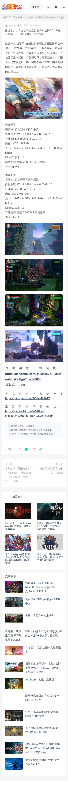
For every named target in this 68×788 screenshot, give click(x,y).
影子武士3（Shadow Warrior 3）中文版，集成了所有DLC (18, 526)
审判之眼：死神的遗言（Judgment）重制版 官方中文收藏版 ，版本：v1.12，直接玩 (18, 474)
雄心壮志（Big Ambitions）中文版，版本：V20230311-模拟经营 (50, 557)
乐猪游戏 (17, 17)
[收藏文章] (19, 449)
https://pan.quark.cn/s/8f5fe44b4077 (27, 398)
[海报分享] (40, 449)
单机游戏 (28, 17)
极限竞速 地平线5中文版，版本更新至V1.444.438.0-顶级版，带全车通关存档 (43, 667)
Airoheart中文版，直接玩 (39, 679)
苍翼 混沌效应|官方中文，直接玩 (51, 470)
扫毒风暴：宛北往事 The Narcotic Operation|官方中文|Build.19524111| (40, 587)
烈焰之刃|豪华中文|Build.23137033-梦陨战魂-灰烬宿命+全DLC (49, 526)
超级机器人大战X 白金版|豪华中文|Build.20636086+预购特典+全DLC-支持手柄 (43, 748)
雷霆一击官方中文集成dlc (40, 615)
